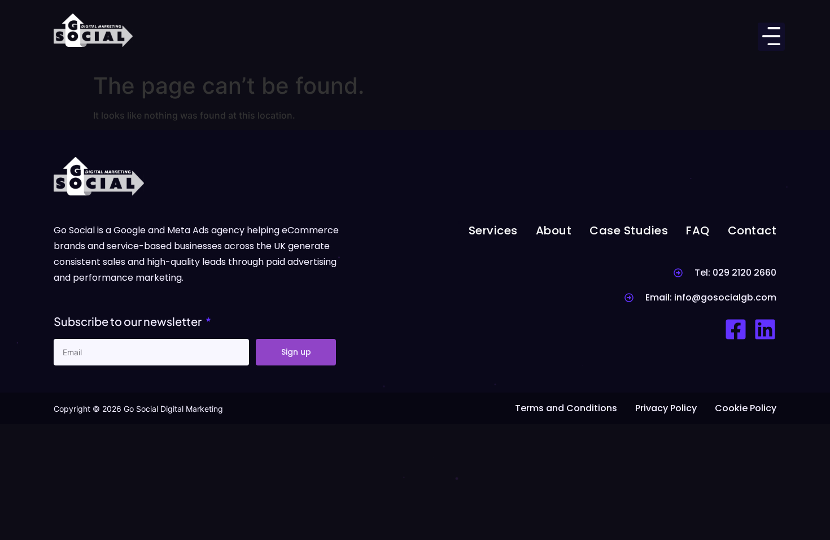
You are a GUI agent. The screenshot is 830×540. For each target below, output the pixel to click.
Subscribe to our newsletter (128, 321)
